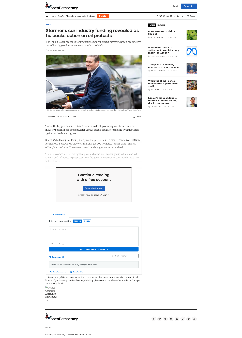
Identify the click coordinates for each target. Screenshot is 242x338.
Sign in (106, 195)
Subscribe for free (93, 188)
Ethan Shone (155, 106)
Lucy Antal (155, 89)
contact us (105, 280)
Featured (161, 25)
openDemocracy (157, 37)
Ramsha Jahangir (157, 56)
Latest (152, 25)
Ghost (81, 334)
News (48, 24)
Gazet (88, 334)
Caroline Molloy (56, 50)
